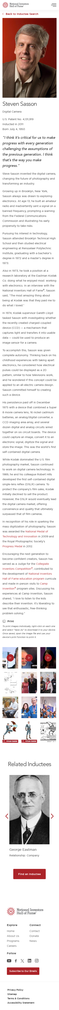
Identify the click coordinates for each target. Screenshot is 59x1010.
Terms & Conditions (18, 998)
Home (10, 930)
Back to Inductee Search (22, 13)
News (33, 940)
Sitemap (12, 994)
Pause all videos (12, 14)
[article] (29, 813)
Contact (35, 930)
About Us (13, 935)
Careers (12, 945)
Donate (34, 935)
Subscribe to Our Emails (23, 971)
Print (10, 621)
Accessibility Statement (20, 1002)
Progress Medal (12, 546)
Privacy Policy (15, 990)
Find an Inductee (29, 874)
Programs (13, 940)
